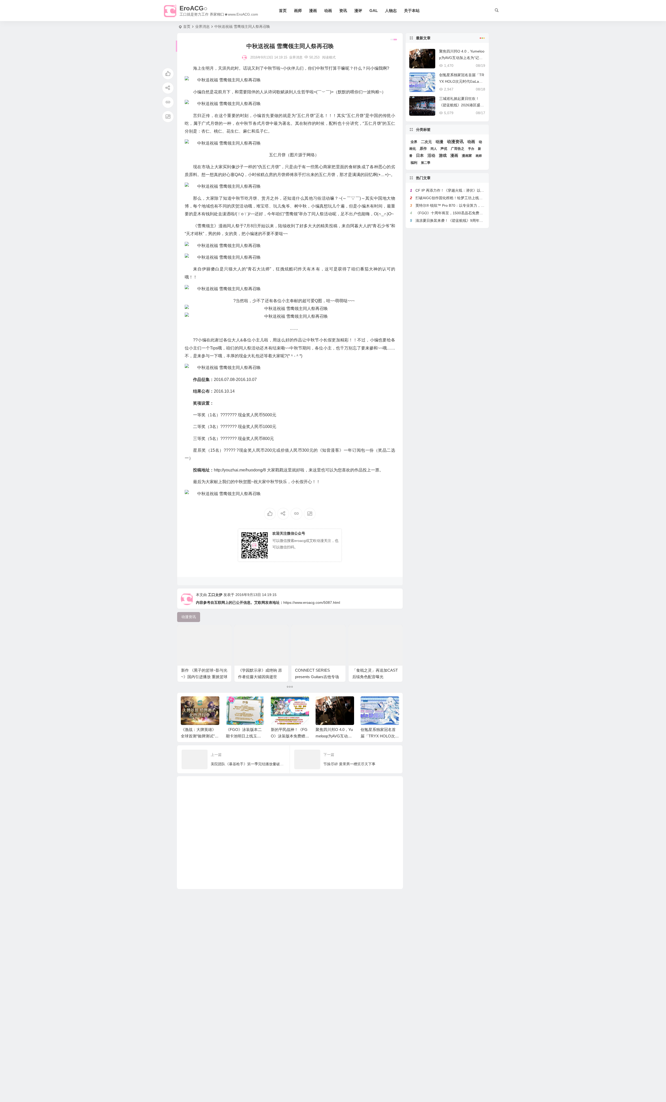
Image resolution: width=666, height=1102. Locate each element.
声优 (443, 149)
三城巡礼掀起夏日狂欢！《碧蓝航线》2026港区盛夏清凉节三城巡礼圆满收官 (461, 105)
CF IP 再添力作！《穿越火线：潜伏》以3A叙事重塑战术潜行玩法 (468, 190)
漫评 (358, 10)
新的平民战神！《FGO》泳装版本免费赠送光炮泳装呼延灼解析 (290, 736)
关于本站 (412, 10)
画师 (298, 10)
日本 (420, 155)
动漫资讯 (455, 141)
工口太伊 (215, 595)
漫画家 (467, 156)
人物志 (391, 10)
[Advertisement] (290, 832)
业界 (414, 142)
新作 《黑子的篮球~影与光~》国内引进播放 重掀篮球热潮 (204, 676)
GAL (373, 10)
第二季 (425, 163)
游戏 (443, 155)
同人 (434, 149)
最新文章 (423, 38)
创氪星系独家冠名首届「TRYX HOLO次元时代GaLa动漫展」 (380, 736)
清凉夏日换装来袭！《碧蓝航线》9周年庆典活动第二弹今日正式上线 (471, 220)
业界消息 (202, 26)
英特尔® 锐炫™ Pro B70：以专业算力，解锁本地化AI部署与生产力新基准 (475, 205)
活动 (431, 155)
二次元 (426, 142)
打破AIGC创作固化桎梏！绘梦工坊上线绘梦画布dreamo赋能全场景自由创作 (477, 198)
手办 (471, 149)
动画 (328, 10)
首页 (283, 10)
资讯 (343, 10)
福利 (414, 163)
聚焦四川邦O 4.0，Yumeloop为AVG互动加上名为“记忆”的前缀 (334, 736)
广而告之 (457, 149)
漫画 (313, 10)
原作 (423, 149)
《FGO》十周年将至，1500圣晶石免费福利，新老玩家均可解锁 (467, 213)
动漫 (439, 141)
